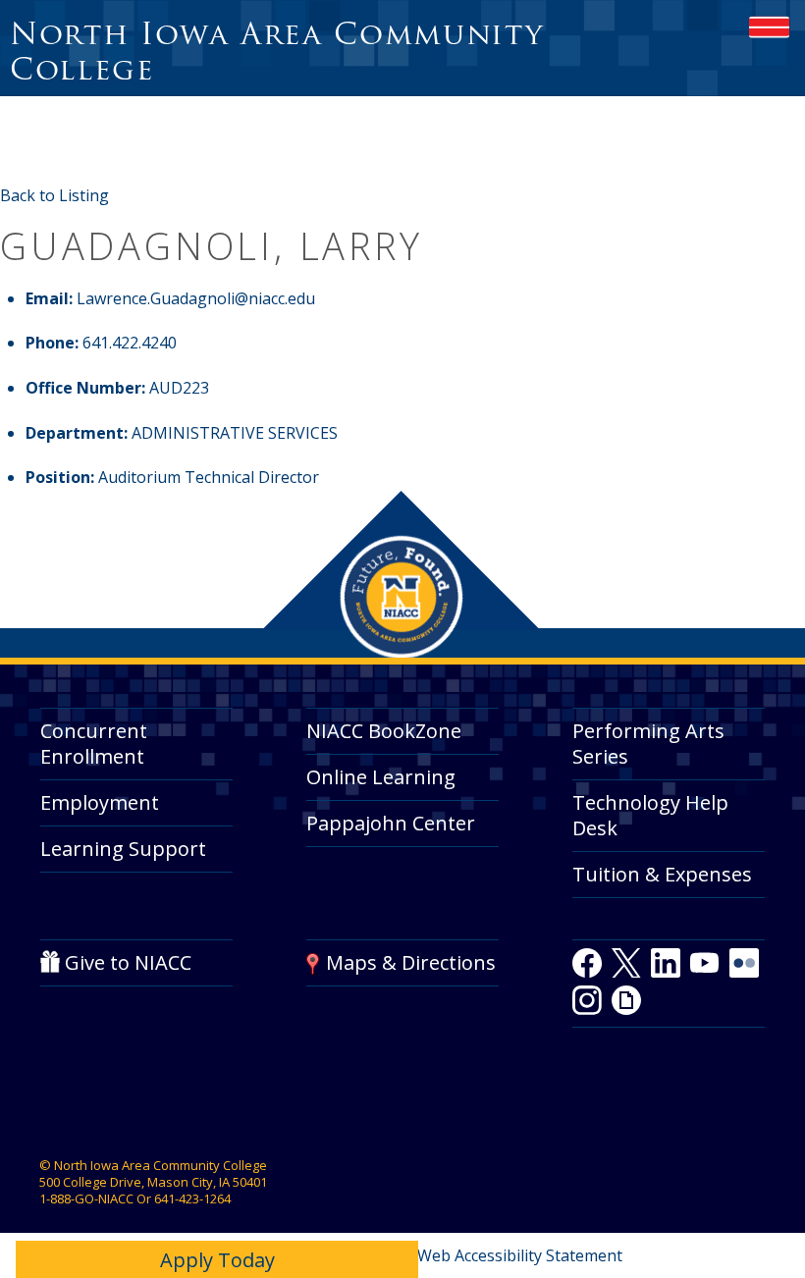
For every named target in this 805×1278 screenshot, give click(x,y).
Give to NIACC (128, 962)
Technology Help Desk (650, 815)
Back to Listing (54, 195)
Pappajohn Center (390, 823)
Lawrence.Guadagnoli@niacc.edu (196, 298)
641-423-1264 (192, 1198)
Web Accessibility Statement (519, 1255)
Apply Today (217, 1260)
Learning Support (123, 848)
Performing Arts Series (648, 744)
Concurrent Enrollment (93, 744)
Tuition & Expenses (662, 874)
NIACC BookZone (383, 731)
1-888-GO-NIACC (86, 1198)
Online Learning (381, 777)
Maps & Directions (411, 962)
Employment (99, 802)
